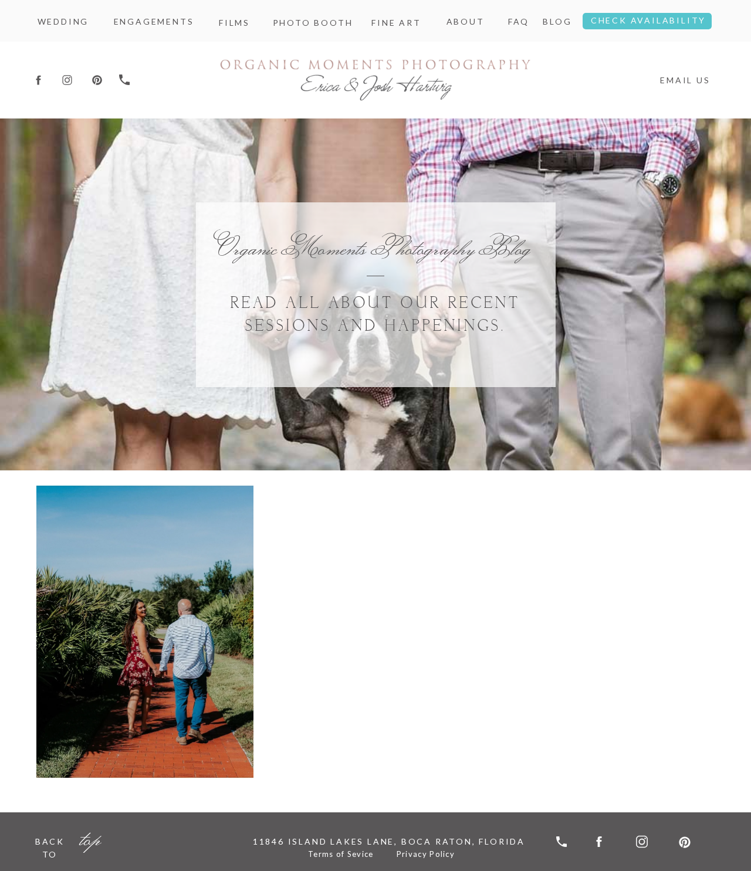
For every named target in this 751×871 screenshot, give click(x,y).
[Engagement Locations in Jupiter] (144, 631)
